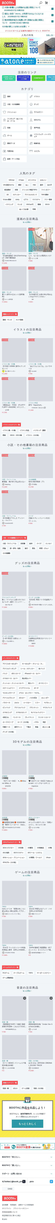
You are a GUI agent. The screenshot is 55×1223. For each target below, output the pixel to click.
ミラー (37, 703)
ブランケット (34, 707)
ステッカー (17, 195)
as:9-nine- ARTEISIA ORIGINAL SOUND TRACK (40, 1064)
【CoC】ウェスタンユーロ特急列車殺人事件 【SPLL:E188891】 (13, 948)
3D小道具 (6, 853)
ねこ (27, 185)
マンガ (19, 204)
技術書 (23, 543)
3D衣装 (31, 776)
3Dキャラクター (34, 817)
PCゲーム (6, 973)
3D (8, 195)
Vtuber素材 (7, 199)
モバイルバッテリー (38, 712)
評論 (4, 548)
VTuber (21, 180)
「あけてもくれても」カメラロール (40, 367)
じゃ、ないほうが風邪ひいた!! (40, 256)
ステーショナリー (9, 688)
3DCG (47, 204)
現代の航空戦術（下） (37, 482)
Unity (17, 199)
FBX (34, 185)
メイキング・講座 (39, 430)
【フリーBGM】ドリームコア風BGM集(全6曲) (14, 1064)
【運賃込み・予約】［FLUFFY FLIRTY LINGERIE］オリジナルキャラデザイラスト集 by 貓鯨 (14, 406)
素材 (19, 185)
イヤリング (9, 204)
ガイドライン (6, 1208)
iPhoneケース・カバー (33, 673)
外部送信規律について (9, 1212)
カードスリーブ (8, 722)
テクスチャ (36, 199)
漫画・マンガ (6, 253)
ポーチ (36, 688)
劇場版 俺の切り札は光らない (13, 482)
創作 (41, 185)
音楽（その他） (34, 1061)
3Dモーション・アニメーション (14, 857)
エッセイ (49, 543)
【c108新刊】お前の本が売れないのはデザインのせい (40, 295)
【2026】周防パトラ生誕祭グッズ (41, 601)
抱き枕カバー (26, 678)
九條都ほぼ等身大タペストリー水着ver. (40, 639)
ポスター (22, 698)
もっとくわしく (27, 1123)
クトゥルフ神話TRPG (29, 190)
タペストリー (33, 636)
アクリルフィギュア (9, 597)
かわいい (43, 180)
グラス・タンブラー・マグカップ (30, 693)
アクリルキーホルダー (10, 664)
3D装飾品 (40, 848)
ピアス (26, 199)
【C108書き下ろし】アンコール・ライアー (13, 519)
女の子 (49, 185)
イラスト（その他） (33, 435)
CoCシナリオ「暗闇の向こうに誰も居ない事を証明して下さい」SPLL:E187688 (13, 910)
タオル (16, 703)
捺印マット (18, 727)
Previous (2, 46)
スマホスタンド (21, 712)
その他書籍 (32, 479)
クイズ (31, 516)
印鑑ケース (6, 727)
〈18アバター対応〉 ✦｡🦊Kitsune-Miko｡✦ (14, 782)
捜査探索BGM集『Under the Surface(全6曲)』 (40, 1025)
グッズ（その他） (35, 597)
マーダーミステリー (44, 973)
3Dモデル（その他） (10, 862)
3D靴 (50, 848)
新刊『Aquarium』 (36, 405)
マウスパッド (47, 707)
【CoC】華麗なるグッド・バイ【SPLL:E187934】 (40, 910)
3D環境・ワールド (35, 857)
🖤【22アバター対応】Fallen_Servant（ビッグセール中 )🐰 (41, 782)
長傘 (36, 727)
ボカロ (15, 1088)
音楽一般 (5, 1022)
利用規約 (13, 1205)
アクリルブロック (9, 698)
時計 (44, 722)
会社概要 (5, 1205)
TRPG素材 (44, 195)
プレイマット (29, 717)
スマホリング (7, 712)
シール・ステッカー (27, 669)
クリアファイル (24, 688)
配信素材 (7, 190)
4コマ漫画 (19, 320)
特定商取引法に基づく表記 (11, 1215)
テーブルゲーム (19, 973)
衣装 (16, 190)
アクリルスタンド (31, 195)
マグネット (48, 703)
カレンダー (45, 698)
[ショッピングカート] (46, 3)
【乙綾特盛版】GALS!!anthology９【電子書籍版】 (14, 257)
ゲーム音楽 (25, 1088)
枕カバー (31, 683)
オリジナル (32, 180)
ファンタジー (46, 190)
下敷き (28, 727)
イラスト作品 (33, 403)
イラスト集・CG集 (8, 364)
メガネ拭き (33, 698)
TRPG (4, 906)
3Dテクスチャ (18, 853)
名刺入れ (6, 717)
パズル (36, 722)
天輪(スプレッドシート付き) (39, 518)
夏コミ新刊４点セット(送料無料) (13, 295)
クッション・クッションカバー (13, 683)
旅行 (26, 548)
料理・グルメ (44, 548)
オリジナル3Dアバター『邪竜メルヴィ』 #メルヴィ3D (40, 823)
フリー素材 (48, 199)
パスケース (6, 703)
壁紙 (4, 435)
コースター (27, 703)
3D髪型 (4, 776)
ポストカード (16, 673)
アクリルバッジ (19, 707)
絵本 (30, 543)
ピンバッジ (6, 707)
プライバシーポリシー (21, 1208)
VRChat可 (30, 204)
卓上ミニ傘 (46, 727)
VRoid (48, 857)
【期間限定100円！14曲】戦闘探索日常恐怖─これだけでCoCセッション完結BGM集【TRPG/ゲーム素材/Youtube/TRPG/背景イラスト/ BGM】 (14, 1025)
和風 (34, 209)
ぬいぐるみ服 (24, 209)
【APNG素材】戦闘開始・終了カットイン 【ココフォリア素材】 (40, 948)
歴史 (33, 548)
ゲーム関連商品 (8, 978)
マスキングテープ (9, 693)
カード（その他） (24, 722)
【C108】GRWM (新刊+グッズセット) (13, 367)
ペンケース (17, 717)
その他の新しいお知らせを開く (14, 26)
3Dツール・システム (35, 853)
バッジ (5, 673)
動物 (39, 204)
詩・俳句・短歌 (15, 548)
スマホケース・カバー (10, 678)
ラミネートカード (44, 717)
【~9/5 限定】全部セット (11, 638)
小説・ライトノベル (9, 479)
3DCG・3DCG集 (16, 435)
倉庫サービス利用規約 (26, 1205)
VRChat (11, 180)
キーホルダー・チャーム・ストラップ (33, 664)
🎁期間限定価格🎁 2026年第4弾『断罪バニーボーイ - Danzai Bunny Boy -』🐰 (14, 823)
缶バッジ (42, 669)
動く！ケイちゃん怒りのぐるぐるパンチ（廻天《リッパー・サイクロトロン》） (13, 601)
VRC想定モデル (8, 185)
